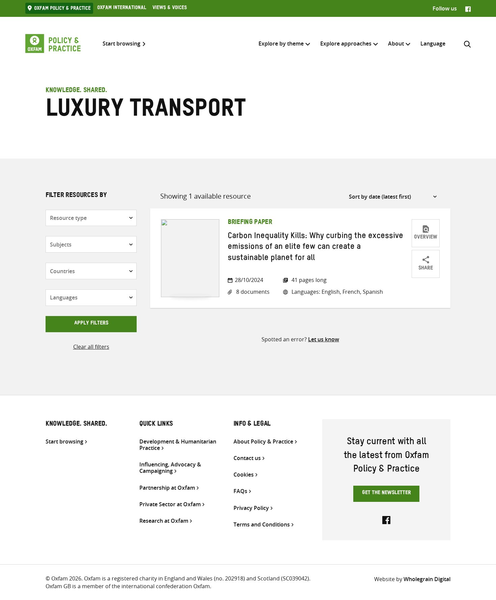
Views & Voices (170, 8)
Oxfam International (121, 8)
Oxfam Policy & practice (62, 9)
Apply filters (91, 323)
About (396, 43)
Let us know (323, 339)
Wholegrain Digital (427, 579)
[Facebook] (468, 8)
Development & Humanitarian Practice (177, 444)
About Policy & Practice (263, 441)
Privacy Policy (251, 508)
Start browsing (121, 43)
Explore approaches (345, 43)
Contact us (247, 458)
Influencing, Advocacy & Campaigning (170, 467)
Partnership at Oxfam (167, 488)
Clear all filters (91, 346)
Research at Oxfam (163, 521)
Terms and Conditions (261, 524)
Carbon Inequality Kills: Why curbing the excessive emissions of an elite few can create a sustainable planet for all (315, 248)
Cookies (243, 475)
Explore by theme (281, 43)
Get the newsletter (386, 493)
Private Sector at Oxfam (170, 504)
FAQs (240, 491)
